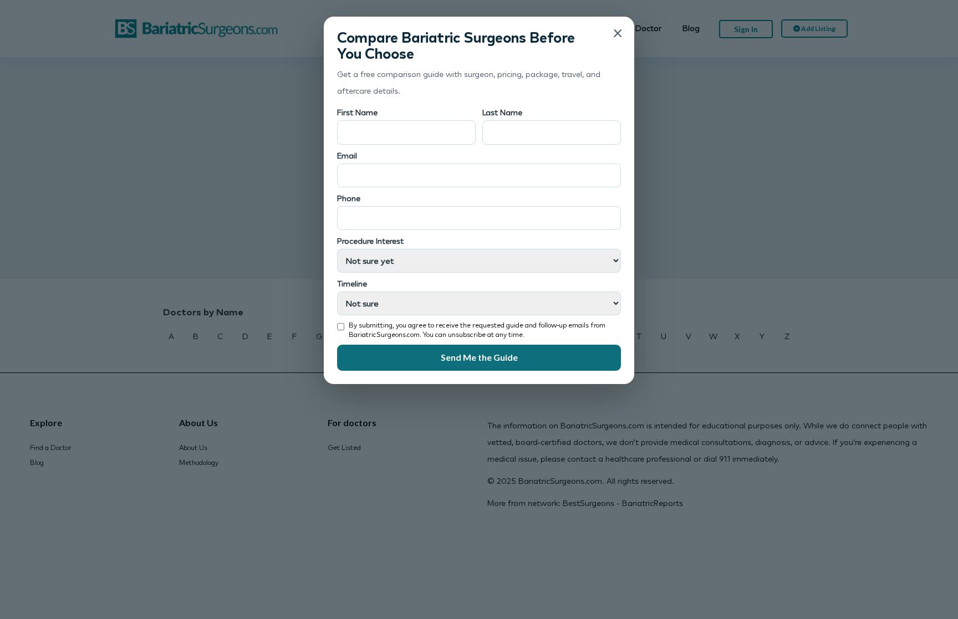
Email (347, 155)
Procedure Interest (370, 240)
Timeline (352, 283)
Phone (348, 198)
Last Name (502, 112)
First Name (357, 112)
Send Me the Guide (479, 357)
